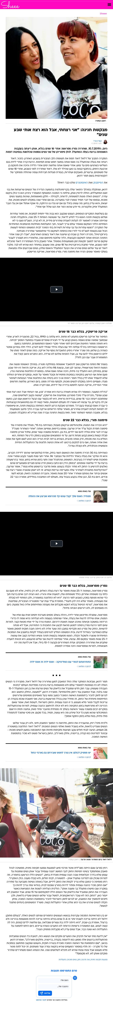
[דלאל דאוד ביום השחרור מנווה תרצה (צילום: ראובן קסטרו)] (56, 815)
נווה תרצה (85, 960)
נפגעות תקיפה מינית (99, 960)
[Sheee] (10, 4)
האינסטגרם (82, 183)
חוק (78, 960)
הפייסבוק (98, 183)
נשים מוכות (72, 960)
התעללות (62, 960)
